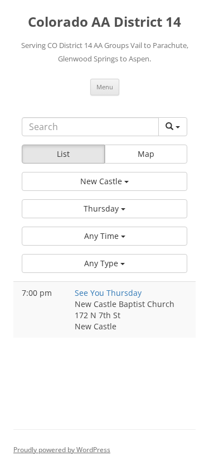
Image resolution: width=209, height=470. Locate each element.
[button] (104, 181)
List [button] (63, 153)
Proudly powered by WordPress (61, 449)
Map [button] (146, 153)
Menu (104, 87)
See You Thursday (108, 292)
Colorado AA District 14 (104, 22)
